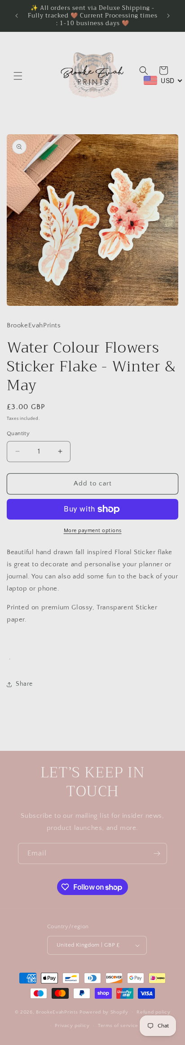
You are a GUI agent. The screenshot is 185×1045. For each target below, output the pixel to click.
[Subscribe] (157, 853)
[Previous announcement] (16, 16)
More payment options (93, 531)
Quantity (18, 433)
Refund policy (153, 1012)
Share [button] (24, 684)
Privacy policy (72, 1025)
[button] (18, 76)
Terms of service (118, 1025)
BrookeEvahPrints (57, 1011)
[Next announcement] (168, 16)
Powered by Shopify (103, 1011)
